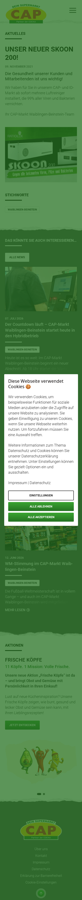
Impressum (17, 483)
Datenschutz (40, 483)
